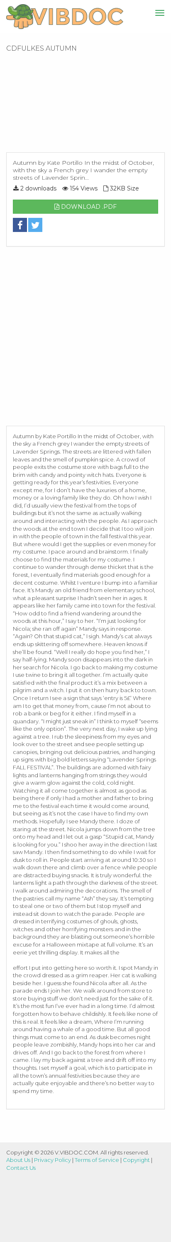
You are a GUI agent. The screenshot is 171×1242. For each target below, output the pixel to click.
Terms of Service (97, 1160)
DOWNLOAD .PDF (88, 206)
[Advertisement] (85, 105)
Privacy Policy (52, 1160)
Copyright (136, 1160)
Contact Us (21, 1167)
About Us (18, 1160)
